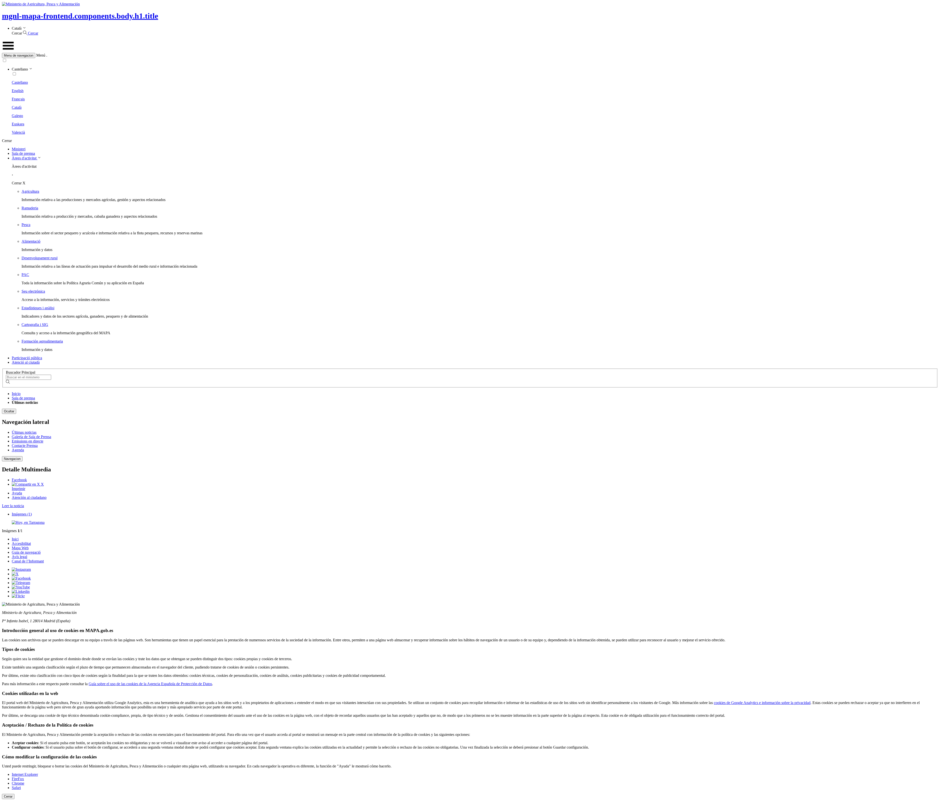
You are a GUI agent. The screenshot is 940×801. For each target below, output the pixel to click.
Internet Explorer (25, 774)
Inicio (16, 394)
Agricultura (30, 191)
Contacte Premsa (25, 445)
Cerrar (8, 796)
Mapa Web (20, 548)
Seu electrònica (33, 291)
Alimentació (31, 241)
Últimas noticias (24, 432)
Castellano (20, 82)
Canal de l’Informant (28, 561)
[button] (470, 55)
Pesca (26, 225)
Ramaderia (30, 208)
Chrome (18, 783)
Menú (40, 55)
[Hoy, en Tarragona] (28, 522)
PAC (25, 275)
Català (17, 107)
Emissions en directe (27, 441)
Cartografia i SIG (35, 325)
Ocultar (9, 411)
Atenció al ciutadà (26, 362)
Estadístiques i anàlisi (38, 308)
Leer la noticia (13, 506)
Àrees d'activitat (24, 158)
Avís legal (19, 557)
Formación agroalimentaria (42, 341)
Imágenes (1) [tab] (22, 514)
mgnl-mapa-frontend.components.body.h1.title (80, 16)
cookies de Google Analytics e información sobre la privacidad (762, 703)
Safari (16, 788)
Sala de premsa (23, 153)
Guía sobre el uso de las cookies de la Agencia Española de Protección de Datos (150, 684)
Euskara (18, 124)
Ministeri (18, 149)
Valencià (18, 132)
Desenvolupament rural (40, 258)
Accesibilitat (21, 543)
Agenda (18, 450)
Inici (15, 539)
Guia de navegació (26, 552)
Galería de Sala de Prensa (31, 437)
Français (18, 99)
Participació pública (27, 358)
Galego (17, 116)
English (18, 91)
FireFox (18, 779)
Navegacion (12, 459)
